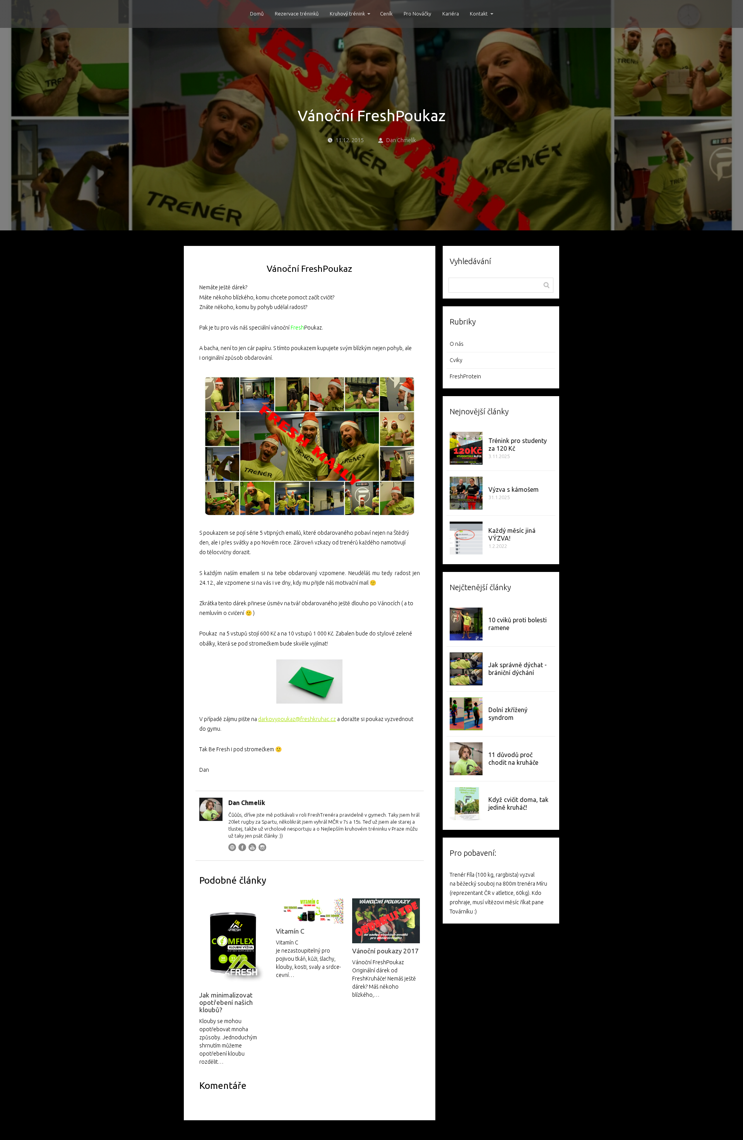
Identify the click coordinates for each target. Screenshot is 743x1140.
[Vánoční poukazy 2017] (385, 920)
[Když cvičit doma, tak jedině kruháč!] (466, 803)
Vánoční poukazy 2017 (385, 951)
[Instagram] (262, 847)
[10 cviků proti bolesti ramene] (466, 624)
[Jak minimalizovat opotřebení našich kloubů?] (233, 943)
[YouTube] (252, 847)
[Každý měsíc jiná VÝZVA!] (466, 538)
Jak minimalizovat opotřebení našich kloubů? (226, 1002)
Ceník (386, 13)
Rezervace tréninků (296, 13)
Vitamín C (290, 931)
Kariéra (450, 13)
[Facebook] (242, 847)
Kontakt (479, 13)
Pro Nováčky (417, 13)
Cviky (456, 360)
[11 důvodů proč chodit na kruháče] (466, 758)
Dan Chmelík (401, 140)
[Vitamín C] (309, 911)
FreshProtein (465, 376)
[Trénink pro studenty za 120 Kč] (466, 448)
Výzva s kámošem (513, 489)
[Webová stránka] (232, 847)
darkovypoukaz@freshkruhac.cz (297, 719)
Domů (257, 13)
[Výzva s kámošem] (466, 493)
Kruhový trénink (347, 13)
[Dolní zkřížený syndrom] (466, 713)
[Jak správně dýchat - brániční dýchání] (466, 668)
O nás (457, 344)
